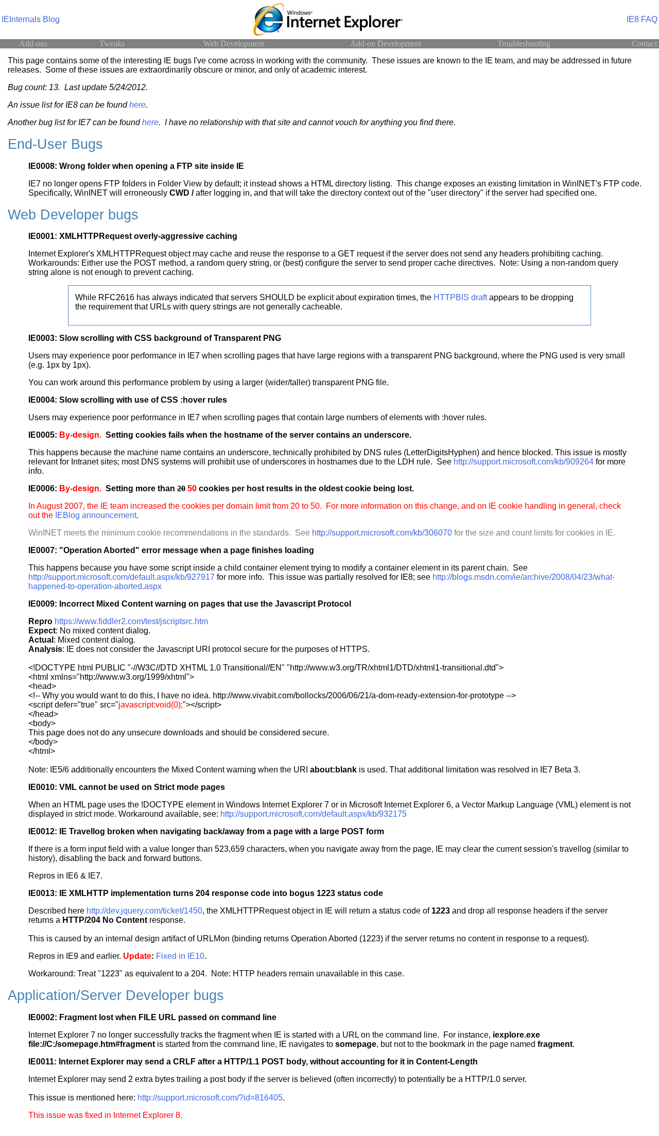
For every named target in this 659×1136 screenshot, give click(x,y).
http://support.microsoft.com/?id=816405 (210, 1097)
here (137, 104)
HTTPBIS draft (460, 297)
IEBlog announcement (95, 515)
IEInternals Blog (31, 19)
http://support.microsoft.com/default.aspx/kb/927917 (121, 577)
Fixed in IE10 (180, 956)
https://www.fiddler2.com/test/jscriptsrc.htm (131, 621)
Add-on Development (385, 43)
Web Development (233, 43)
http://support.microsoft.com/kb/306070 (382, 532)
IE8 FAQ (642, 19)
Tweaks (112, 43)
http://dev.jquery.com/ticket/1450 (144, 910)
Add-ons (33, 43)
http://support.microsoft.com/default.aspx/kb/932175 (313, 814)
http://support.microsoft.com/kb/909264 (524, 461)
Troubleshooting (523, 43)
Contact (644, 43)
